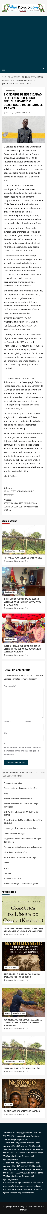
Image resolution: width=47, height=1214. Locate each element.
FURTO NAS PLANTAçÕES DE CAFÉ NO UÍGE (23, 558)
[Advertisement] (23, 40)
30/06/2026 (20, 561)
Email (28, 721)
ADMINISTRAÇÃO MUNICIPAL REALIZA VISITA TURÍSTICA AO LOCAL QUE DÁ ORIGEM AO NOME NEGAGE (23, 1023)
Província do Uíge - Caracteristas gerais (21, 883)
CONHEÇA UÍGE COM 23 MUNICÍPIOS (21, 828)
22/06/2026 (20, 608)
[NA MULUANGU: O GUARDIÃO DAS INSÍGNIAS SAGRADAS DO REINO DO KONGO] (23, 956)
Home (6, 862)
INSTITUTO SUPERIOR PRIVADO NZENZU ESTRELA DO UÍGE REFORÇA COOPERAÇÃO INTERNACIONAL (22, 602)
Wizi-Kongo (10, 113)
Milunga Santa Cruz (12, 878)
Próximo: (21, 505)
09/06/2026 (20, 655)
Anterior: (19, 491)
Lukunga (7, 873)
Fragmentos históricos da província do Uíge (23, 847)
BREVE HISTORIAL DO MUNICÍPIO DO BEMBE (21, 813)
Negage (7, 1013)
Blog (6, 793)
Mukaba (21, 551)
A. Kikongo (8, 922)
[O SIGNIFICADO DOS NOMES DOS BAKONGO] (23, 1093)
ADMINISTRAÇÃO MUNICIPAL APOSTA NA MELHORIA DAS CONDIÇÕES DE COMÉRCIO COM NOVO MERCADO (22, 649)
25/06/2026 (20, 1115)
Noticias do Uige (19, 1013)
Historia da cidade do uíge (15, 852)
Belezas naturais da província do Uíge (20, 788)
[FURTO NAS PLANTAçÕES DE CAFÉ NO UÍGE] (23, 539)
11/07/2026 (20, 980)
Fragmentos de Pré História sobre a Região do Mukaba (22, 840)
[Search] (43, 69)
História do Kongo (11, 967)
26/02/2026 (21, 113)
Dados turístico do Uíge (14, 833)
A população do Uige (13, 783)
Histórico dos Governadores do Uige (20, 857)
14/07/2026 (20, 935)
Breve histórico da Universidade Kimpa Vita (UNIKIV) (23, 821)
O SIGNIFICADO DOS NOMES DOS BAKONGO (22, 1111)
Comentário (10, 686)
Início (6, 868)
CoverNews (32, 1206)
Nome (7, 721)
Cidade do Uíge (10, 91)
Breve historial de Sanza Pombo (18, 798)
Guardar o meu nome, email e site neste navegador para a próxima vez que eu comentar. (22, 750)
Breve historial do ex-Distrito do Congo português (21, 805)
